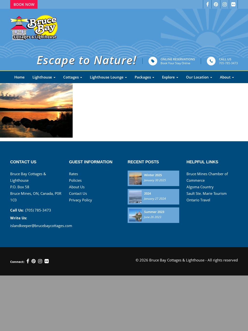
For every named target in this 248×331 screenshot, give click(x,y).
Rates (73, 173)
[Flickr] (233, 4)
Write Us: (18, 217)
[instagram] (40, 261)
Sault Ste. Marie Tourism (206, 193)
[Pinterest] (33, 261)
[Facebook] (207, 4)
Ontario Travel (198, 199)
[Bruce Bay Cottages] (34, 26)
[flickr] (47, 261)
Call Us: (16, 210)
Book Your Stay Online (175, 63)
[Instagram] (224, 4)
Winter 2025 (153, 175)
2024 (147, 193)
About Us (77, 186)
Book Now (24, 4)
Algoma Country (200, 186)
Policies (75, 180)
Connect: (17, 262)
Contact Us (78, 193)
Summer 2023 (154, 212)
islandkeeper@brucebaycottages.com (41, 225)
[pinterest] (216, 4)
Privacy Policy (80, 199)
